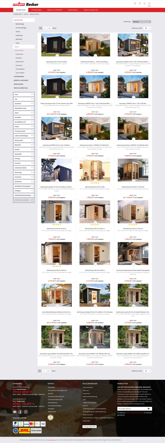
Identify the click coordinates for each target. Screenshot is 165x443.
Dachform (18, 104)
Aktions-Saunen (19, 50)
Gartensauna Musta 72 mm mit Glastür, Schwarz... (56, 189)
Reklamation (52, 412)
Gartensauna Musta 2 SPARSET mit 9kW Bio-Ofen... (133, 147)
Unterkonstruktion (21, 168)
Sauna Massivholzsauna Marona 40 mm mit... (56, 313)
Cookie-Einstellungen (89, 402)
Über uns (86, 390)
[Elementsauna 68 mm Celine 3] (57, 211)
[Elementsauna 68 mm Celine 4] (95, 211)
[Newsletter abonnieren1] (148, 409)
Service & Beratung (21, 88)
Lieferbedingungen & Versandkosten (94, 409)
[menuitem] (135, 3)
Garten (18, 31)
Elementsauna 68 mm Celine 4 (95, 229)
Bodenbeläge (20, 24)
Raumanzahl (19, 140)
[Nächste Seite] (45, 28)
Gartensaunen (20, 61)
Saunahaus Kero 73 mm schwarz (56, 63)
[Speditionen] (36, 430)
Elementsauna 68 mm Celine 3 (56, 229)
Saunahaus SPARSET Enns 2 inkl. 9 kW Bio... (56, 147)
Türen (17, 43)
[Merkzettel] (140, 3)
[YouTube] (15, 411)
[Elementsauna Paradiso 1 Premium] (133, 170)
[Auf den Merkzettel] (57, 56)
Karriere (85, 406)
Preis (16, 94)
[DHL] (24, 430)
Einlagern (18, 191)
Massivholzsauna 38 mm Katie (95, 188)
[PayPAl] (15, 423)
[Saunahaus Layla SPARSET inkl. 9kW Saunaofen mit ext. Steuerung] (133, 336)
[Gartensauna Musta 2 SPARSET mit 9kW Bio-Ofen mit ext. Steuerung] (133, 128)
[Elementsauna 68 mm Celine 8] (133, 211)
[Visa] (43, 423)
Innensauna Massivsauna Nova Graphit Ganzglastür (133, 272)
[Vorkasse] (26, 423)
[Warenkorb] (149, 3)
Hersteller (18, 117)
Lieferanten (86, 421)
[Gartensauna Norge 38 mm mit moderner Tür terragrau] (95, 295)
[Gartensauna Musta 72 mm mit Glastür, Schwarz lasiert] (57, 170)
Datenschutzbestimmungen (134, 413)
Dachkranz (18, 181)
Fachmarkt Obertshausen (56, 396)
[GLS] (15, 430)
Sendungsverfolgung (54, 406)
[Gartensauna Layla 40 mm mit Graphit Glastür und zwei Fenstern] (133, 295)
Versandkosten (51, 440)
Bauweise (18, 145)
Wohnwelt (19, 39)
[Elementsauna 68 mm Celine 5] (57, 253)
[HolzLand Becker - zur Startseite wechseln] (25, 4)
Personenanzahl (20, 131)
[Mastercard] (31, 423)
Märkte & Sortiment (21, 80)
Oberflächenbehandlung (23, 195)
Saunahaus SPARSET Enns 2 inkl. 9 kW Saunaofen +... (133, 63)
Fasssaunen (19, 65)
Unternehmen (19, 76)
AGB (84, 399)
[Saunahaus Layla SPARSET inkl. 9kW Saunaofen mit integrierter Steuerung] (57, 336)
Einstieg (17, 159)
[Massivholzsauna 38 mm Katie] (95, 170)
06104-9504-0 (22, 391)
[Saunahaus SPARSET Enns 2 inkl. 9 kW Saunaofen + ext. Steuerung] (133, 45)
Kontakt (50, 393)
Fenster (17, 149)
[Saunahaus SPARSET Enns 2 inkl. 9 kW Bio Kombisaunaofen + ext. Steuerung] (57, 128)
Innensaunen (19, 54)
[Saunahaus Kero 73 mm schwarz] (57, 45)
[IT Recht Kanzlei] (51, 417)
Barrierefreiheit (88, 387)
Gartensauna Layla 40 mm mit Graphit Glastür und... (133, 314)
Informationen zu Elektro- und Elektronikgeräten (98, 418)
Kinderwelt (19, 35)
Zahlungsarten (52, 402)
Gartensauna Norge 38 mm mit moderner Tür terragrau (95, 313)
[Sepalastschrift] (37, 423)
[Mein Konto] (145, 3)
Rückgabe (51, 409)
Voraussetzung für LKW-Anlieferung (94, 412)
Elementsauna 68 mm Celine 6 (95, 271)
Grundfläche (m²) (20, 122)
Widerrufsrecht (88, 415)
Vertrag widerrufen (89, 427)
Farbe (16, 113)
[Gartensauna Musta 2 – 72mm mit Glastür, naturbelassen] (95, 45)
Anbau (17, 126)
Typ (16, 99)
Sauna (17, 47)
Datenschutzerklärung (90, 396)
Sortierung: (127, 21)
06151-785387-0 (23, 403)
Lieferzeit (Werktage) (21, 136)
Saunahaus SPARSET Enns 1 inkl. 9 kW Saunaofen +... (94, 105)
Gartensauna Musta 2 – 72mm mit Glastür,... (94, 63)
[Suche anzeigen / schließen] (135, 3)
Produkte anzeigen (22, 200)
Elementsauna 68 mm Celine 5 (56, 271)
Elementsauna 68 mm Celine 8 (133, 229)
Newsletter (51, 387)
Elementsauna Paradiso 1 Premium (133, 188)
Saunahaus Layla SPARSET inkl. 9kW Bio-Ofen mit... (95, 355)
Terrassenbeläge (21, 28)
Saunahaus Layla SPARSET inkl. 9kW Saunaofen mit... (57, 355)
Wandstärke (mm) (20, 108)
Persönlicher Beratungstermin (57, 390)
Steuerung (18, 172)
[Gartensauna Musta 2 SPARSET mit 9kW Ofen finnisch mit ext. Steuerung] (95, 128)
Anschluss (18, 177)
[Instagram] (26, 411)
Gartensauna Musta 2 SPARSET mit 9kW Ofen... (95, 147)
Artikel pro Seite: (137, 28)
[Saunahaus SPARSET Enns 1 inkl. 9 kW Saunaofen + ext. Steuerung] (95, 86)
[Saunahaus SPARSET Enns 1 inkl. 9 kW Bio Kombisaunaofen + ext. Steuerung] (133, 86)
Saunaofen (19, 58)
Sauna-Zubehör (20, 73)
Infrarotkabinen (20, 69)
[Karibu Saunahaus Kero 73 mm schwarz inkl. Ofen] (57, 86)
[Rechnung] (20, 423)
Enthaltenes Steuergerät (22, 186)
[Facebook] (20, 411)
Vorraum (17, 163)
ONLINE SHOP (18, 20)
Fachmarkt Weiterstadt (55, 399)
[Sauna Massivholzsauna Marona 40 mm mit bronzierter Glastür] (57, 295)
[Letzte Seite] (49, 28)
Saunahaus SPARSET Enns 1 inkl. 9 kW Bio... (133, 105)
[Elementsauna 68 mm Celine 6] (95, 253)
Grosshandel (18, 84)
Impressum (86, 393)
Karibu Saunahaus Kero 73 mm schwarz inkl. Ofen (57, 104)
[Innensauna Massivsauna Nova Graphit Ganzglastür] (133, 253)
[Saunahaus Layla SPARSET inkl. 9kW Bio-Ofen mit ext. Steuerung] (95, 336)
